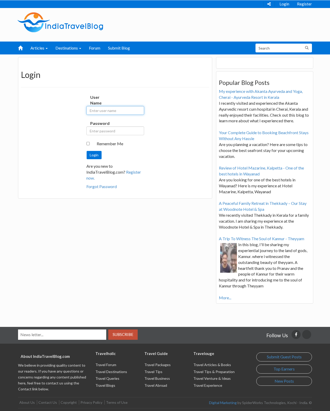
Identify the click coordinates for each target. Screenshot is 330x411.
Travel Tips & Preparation (214, 371)
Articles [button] (37, 47)
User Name (95, 100)
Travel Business (157, 378)
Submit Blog (119, 47)
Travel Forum (105, 364)
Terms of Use (117, 402)
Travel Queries (107, 378)
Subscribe (123, 334)
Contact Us (47, 402)
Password (95, 123)
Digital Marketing (223, 402)
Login (284, 4)
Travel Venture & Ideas (212, 378)
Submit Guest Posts (284, 356)
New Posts (284, 380)
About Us (27, 402)
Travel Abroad (155, 385)
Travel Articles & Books (212, 364)
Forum (94, 47)
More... (225, 297)
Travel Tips (153, 371)
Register (304, 4)
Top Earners (284, 368)
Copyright (69, 402)
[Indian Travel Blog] (60, 21)
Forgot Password (101, 186)
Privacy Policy (91, 402)
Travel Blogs (105, 385)
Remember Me (110, 143)
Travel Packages (157, 364)
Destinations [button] (67, 47)
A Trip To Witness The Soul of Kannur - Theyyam (261, 238)
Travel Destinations (111, 371)
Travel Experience (207, 385)
